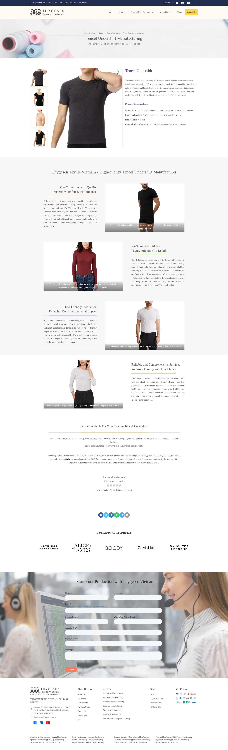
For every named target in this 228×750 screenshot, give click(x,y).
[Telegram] (122, 515)
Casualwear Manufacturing (141, 740)
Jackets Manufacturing (96, 740)
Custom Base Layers (113, 33)
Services (121, 12)
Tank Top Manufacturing (56, 740)
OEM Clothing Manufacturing (138, 742)
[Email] (127, 515)
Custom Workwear (97, 33)
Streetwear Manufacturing (95, 737)
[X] (106, 515)
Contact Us (191, 12)
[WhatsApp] (116, 515)
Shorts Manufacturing (37, 742)
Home (110, 12)
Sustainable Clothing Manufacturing (167, 742)
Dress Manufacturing (120, 742)
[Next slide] (39, 146)
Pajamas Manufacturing (163, 740)
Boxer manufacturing (120, 737)
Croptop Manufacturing (53, 742)
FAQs (179, 12)
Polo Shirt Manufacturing (96, 742)
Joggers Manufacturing (79, 742)
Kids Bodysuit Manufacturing (182, 737)
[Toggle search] (194, 3)
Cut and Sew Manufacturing (123, 740)
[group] (80, 3)
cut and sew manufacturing (62, 459)
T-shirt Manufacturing (79, 737)
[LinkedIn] (111, 515)
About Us (163, 12)
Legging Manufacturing (59, 737)
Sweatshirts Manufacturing (180, 740)
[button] (39, 77)
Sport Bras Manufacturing (38, 740)
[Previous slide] (39, 70)
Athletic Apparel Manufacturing (40, 737)
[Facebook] (100, 515)
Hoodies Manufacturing (79, 740)
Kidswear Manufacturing (164, 737)
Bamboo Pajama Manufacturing (139, 737)
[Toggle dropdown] (153, 12)
